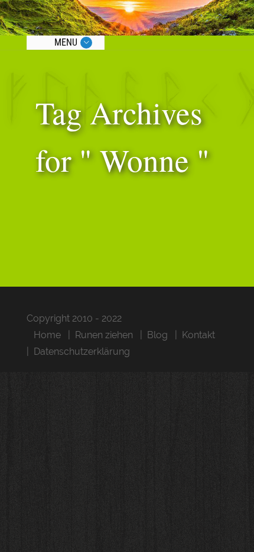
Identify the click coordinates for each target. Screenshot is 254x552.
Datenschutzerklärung (82, 351)
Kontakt (198, 335)
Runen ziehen (104, 335)
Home (47, 335)
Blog (157, 335)
